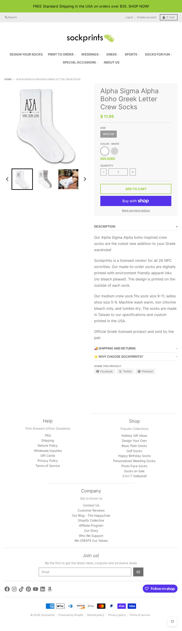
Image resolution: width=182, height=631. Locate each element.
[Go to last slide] (7, 179)
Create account (146, 17)
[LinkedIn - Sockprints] (42, 589)
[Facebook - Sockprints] (7, 589)
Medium (108, 134)
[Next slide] (85, 179)
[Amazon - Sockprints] (49, 589)
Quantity (106, 165)
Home (8, 79)
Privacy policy (117, 615)
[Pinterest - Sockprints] (28, 589)
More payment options (136, 210)
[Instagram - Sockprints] (14, 589)
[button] (22, 179)
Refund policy (95, 615)
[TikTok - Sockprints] (21, 589)
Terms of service (140, 615)
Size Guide (107, 158)
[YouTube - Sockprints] (35, 589)
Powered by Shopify (70, 615)
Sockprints (48, 615)
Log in (129, 17)
